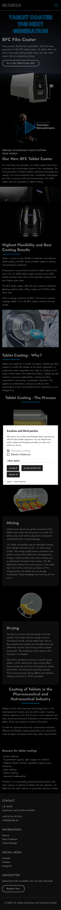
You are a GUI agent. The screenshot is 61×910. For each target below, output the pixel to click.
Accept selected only (32, 468)
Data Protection (20, 481)
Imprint (9, 481)
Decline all (13, 474)
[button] (8, 454)
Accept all (13, 468)
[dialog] (30, 455)
